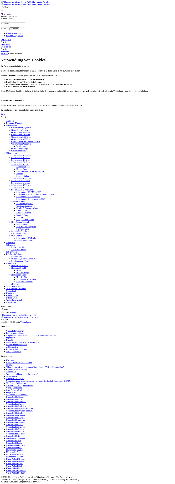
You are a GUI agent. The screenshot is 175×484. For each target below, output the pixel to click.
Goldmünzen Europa (19, 148)
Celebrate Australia (24, 206)
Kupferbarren (11, 293)
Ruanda (19, 174)
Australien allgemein (24, 203)
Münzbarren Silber (18, 247)
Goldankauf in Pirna (14, 399)
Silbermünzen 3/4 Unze (20, 162)
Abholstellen (11, 372)
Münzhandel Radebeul (15, 454)
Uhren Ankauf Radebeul (16, 466)
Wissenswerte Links (14, 376)
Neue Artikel (11, 302)
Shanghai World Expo (25, 220)
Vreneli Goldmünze (14, 388)
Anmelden (14, 29)
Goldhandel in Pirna (14, 447)
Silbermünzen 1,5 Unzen (21, 178)
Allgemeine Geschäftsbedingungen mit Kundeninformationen (31, 335)
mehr (14, 313)
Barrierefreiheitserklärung (16, 349)
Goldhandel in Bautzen (15, 445)
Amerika (19, 270)
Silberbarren (11, 245)
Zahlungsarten (12, 347)
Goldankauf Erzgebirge (15, 420)
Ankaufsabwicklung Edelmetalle (19, 385)
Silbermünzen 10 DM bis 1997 (28, 192)
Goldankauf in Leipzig (15, 418)
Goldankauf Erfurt (13, 436)
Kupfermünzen (12, 295)
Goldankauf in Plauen (15, 429)
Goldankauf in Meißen (15, 404)
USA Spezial (16, 236)
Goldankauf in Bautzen (15, 397)
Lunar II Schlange (23, 213)
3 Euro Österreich (13, 284)
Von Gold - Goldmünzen (16, 383)
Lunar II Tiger (22, 215)
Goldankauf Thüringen (15, 438)
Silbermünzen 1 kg (19, 187)
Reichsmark (21, 146)
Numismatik (11, 263)
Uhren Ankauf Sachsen (15, 473)
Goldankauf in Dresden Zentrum (19, 411)
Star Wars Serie (22, 229)
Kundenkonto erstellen (15, 33)
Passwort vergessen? (14, 35)
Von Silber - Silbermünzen (17, 395)
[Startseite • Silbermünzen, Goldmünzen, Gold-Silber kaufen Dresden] (25, 2)
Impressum (10, 338)
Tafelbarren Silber (18, 249)
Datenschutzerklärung (15, 333)
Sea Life (19, 217)
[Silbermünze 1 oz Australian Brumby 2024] (19, 317)
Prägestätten (11, 392)
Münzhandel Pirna (13, 452)
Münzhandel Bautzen (14, 450)
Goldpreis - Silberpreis (15, 379)
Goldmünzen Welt (18, 151)
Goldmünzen (11, 125)
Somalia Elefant (22, 176)
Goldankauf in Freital (14, 424)
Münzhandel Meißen (14, 457)
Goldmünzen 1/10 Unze (21, 137)
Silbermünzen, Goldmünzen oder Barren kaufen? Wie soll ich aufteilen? (35, 367)
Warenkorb (5, 51)
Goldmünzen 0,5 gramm (21, 128)
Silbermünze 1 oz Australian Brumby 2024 (18, 315)
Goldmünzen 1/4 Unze (20, 135)
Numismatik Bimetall (19, 266)
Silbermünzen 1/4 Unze (20, 158)
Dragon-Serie (21, 169)
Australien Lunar (23, 167)
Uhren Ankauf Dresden (15, 459)
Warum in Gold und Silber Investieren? (22, 374)
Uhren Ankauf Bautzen (15, 461)
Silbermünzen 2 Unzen (20, 181)
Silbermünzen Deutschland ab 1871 (30, 199)
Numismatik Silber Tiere (26, 279)
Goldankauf (11, 291)
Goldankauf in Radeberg (16, 406)
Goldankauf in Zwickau (15, 434)
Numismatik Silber (18, 275)
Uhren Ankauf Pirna (14, 464)
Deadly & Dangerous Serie (27, 208)
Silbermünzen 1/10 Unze (21, 155)
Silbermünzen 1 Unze (20, 164)
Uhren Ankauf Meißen (15, 468)
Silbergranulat (11, 252)
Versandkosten (26, 322)
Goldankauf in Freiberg (15, 427)
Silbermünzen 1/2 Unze (20, 160)
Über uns (10, 360)
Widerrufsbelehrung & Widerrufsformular (23, 342)
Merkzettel (5, 44)
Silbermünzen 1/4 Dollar (26, 238)
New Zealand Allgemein (26, 226)
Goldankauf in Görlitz (15, 431)
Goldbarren (10, 243)
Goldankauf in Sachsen (15, 413)
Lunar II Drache (22, 210)
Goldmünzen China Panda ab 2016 (25, 141)
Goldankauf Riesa (13, 441)
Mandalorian (21, 224)
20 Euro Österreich (14, 286)
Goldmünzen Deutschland (21, 144)
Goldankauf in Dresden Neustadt (19, 408)
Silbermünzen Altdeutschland (28, 197)
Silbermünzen (11, 153)
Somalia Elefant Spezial (20, 231)
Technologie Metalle (14, 300)
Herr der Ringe (22, 272)
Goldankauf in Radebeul (16, 402)
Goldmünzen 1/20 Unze (21, 139)
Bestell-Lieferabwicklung (16, 369)
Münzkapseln (16, 256)
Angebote (10, 121)
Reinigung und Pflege (20, 261)
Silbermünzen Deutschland (22, 190)
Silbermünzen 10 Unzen (21, 185)
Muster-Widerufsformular (16, 345)
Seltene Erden (11, 298)
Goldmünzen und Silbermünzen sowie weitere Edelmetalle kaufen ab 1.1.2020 (38, 381)
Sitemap (9, 365)
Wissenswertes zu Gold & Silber (19, 362)
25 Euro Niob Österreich (16, 289)
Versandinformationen (15, 331)
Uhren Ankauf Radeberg (16, 470)
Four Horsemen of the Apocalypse (30, 171)
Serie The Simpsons (24, 282)
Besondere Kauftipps (14, 123)
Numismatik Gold (18, 268)
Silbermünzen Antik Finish (22, 240)
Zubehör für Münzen (14, 254)
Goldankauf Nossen (14, 443)
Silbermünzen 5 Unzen (20, 183)
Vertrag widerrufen (13, 351)
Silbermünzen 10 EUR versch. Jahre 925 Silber (35, 194)
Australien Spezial (18, 201)
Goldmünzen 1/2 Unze (20, 132)
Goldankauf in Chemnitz (16, 415)
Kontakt (9, 340)
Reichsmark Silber (18, 233)
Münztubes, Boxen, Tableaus (23, 259)
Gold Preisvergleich (14, 390)
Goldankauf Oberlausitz (15, 422)
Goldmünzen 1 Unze (19, 130)
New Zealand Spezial (20, 222)
